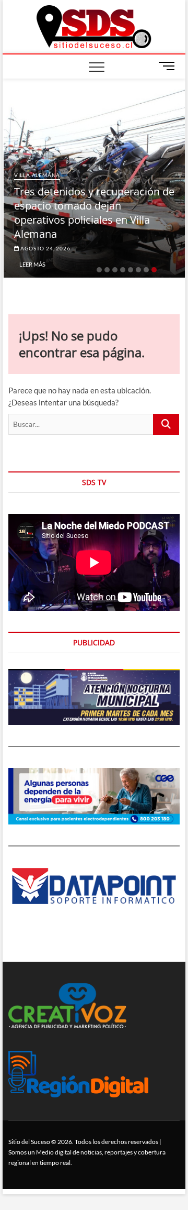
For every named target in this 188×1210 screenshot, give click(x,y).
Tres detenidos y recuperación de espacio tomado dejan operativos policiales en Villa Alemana (94, 212)
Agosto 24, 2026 (44, 248)
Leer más (32, 264)
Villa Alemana (37, 175)
